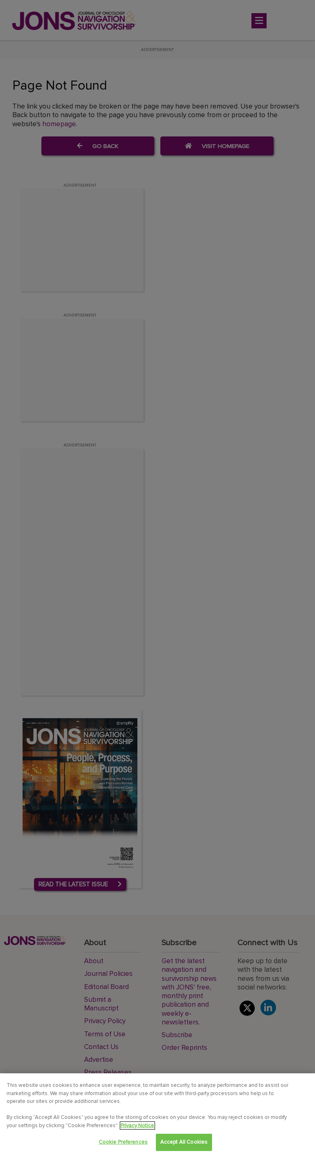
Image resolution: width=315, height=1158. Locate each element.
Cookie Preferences (123, 1142)
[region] (157, 1115)
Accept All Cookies (184, 1142)
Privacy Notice (137, 1125)
